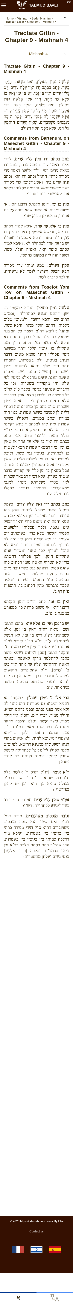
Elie (60, 1221)
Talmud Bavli (43, 5)
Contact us (36, 1231)
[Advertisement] (38, 875)
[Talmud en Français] (18, 1249)
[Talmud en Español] (55, 1249)
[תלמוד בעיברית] (36, 1249)
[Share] (65, 18)
